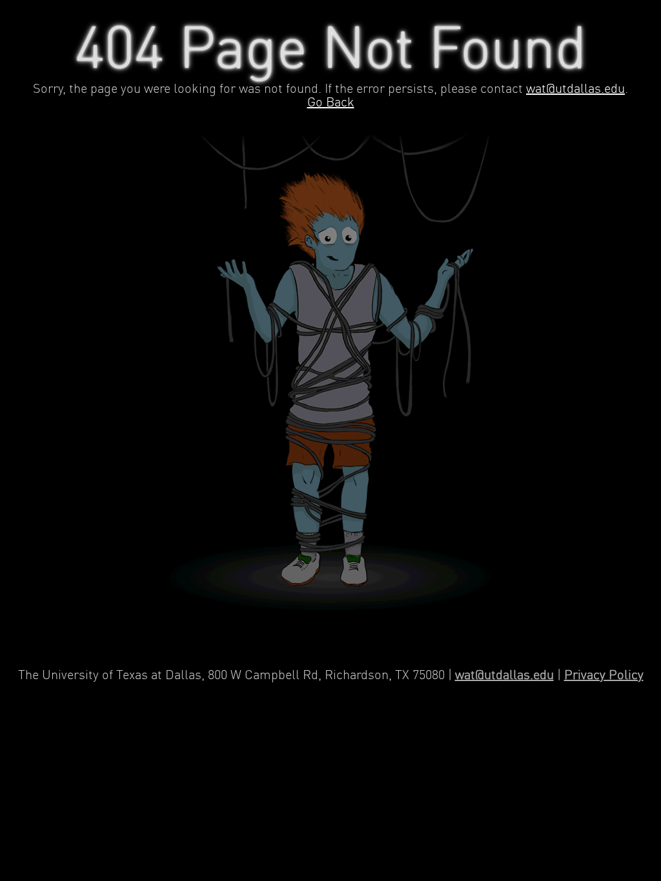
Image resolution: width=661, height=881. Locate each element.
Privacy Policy (604, 675)
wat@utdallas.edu (575, 89)
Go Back (330, 103)
